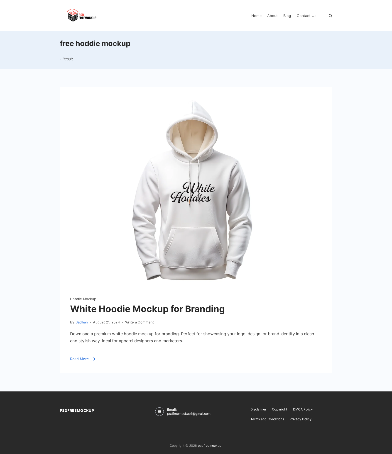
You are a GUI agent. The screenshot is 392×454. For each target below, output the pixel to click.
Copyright (279, 409)
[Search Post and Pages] (330, 15)
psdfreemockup (209, 445)
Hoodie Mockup (83, 299)
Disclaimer (258, 409)
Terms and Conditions (267, 419)
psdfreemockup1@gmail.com (189, 413)
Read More (79, 359)
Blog (287, 15)
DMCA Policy (303, 409)
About (272, 15)
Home (256, 15)
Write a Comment (139, 321)
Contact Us (306, 15)
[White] (196, 285)
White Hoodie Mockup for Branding (147, 308)
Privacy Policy (300, 419)
